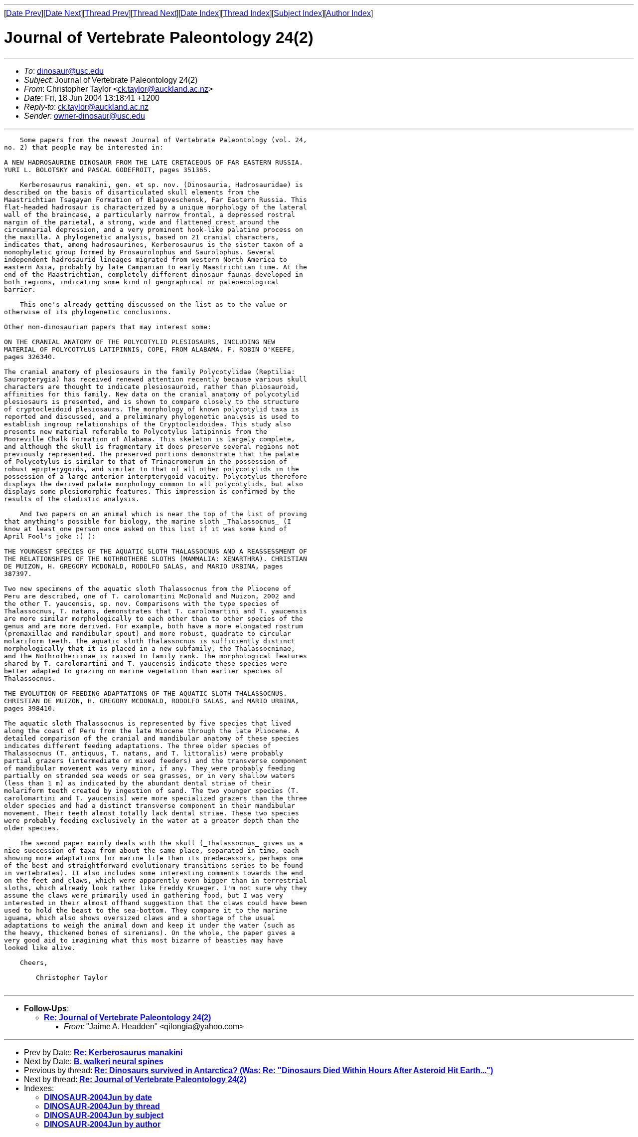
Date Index (199, 13)
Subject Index (298, 13)
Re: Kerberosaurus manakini (128, 1052)
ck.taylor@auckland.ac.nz (163, 89)
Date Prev (23, 13)
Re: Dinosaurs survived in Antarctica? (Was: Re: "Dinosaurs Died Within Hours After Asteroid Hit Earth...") (293, 1070)
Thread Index (246, 13)
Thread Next (154, 13)
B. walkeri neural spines (118, 1061)
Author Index (348, 13)
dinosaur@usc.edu (70, 71)
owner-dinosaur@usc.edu (99, 116)
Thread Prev (107, 13)
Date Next (63, 13)
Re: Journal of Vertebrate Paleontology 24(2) (127, 1017)
